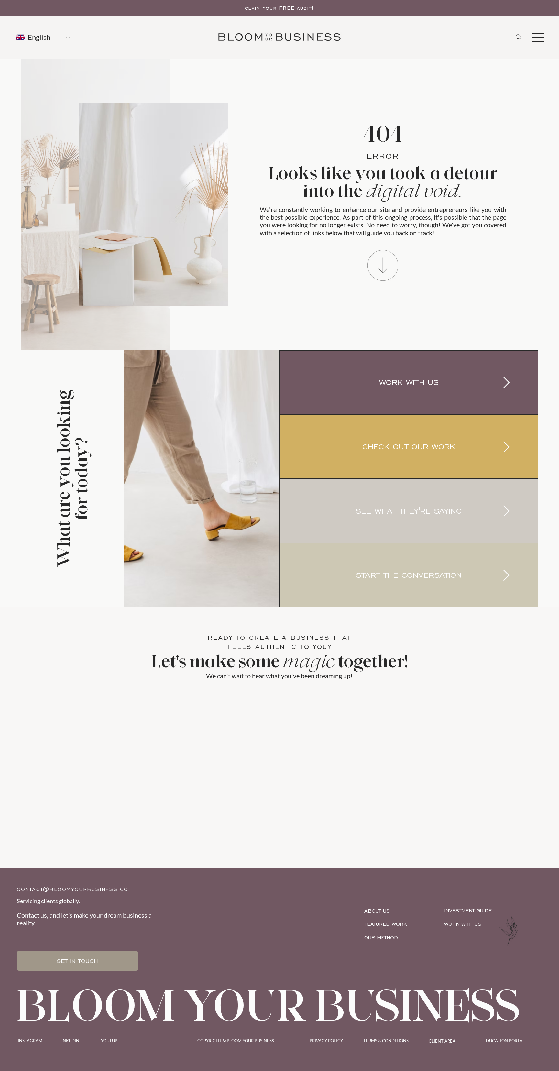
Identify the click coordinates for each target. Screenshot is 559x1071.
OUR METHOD (381, 937)
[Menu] (538, 37)
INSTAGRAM (30, 1040)
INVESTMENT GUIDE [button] (468, 910)
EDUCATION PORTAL (504, 1040)
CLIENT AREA (442, 1041)
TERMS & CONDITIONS (386, 1040)
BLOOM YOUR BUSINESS (269, 1005)
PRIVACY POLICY (326, 1040)
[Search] (518, 37)
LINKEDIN (69, 1040)
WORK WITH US (462, 924)
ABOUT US (377, 911)
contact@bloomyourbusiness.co (72, 889)
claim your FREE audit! (279, 8)
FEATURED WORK (385, 924)
